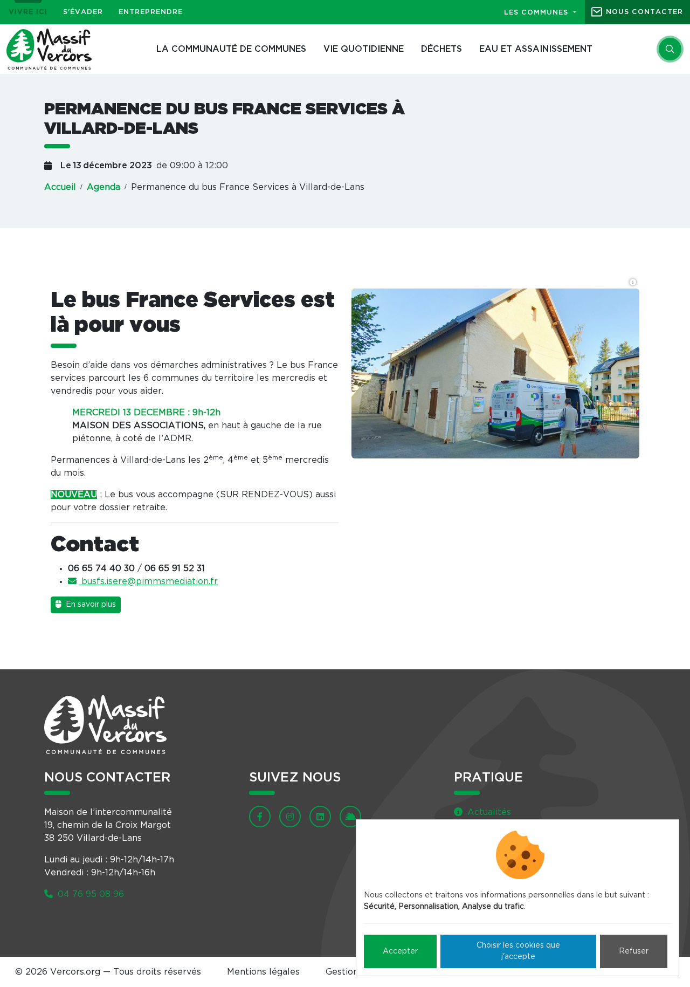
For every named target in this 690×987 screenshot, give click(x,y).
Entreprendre (151, 12)
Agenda (103, 187)
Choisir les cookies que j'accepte (518, 951)
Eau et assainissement (535, 49)
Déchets (441, 49)
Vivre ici (28, 12)
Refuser (633, 951)
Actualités (488, 812)
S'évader (83, 12)
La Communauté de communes (231, 49)
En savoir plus (90, 604)
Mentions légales (263, 972)
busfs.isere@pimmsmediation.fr (148, 581)
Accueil (60, 187)
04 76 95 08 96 (89, 894)
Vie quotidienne (363, 49)
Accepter (400, 951)
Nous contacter (644, 12)
